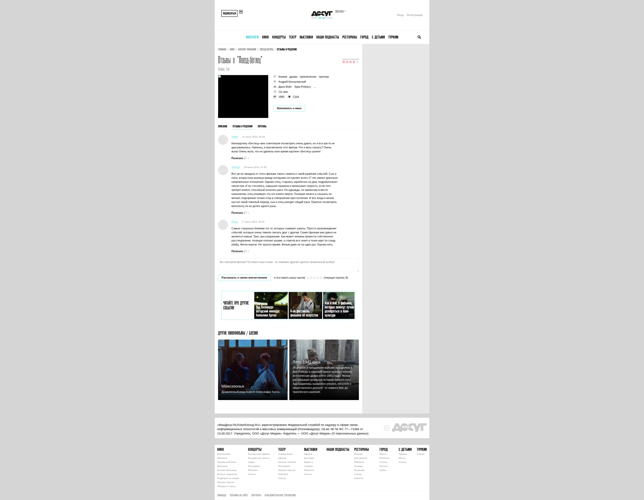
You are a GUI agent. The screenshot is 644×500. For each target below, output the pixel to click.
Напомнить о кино (289, 108)
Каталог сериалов (227, 474)
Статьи (252, 474)
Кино (265, 37)
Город (364, 37)
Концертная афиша (259, 454)
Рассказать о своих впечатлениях (244, 277)
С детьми (378, 37)
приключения (308, 76)
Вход (400, 15)
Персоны (262, 126)
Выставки (306, 37)
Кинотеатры (223, 454)
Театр (292, 37)
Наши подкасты (327, 37)
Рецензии (359, 470)
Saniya (235, 167)
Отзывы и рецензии (242, 126)
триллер (324, 76)
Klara (234, 221)
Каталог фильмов (247, 49)
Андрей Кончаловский (292, 81)
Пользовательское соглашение (280, 495)
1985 (281, 96)
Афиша (403, 454)
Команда (221, 495)
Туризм (393, 37)
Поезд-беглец (266, 49)
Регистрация (415, 15)
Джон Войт (285, 86)
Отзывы (358, 466)
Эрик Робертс (302, 86)
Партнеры (256, 495)
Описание (222, 126)
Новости (358, 478)
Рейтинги (222, 458)
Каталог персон (225, 482)
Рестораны (349, 37)
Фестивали (254, 466)
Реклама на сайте (239, 495)
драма (293, 76)
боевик (282, 76)
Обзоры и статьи (226, 486)
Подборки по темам (228, 478)
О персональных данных (350, 433)
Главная (222, 49)
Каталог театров (287, 462)
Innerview (252, 37)
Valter (234, 136)
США (296, 96)
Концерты (279, 37)
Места (383, 454)
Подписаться (229, 13)
